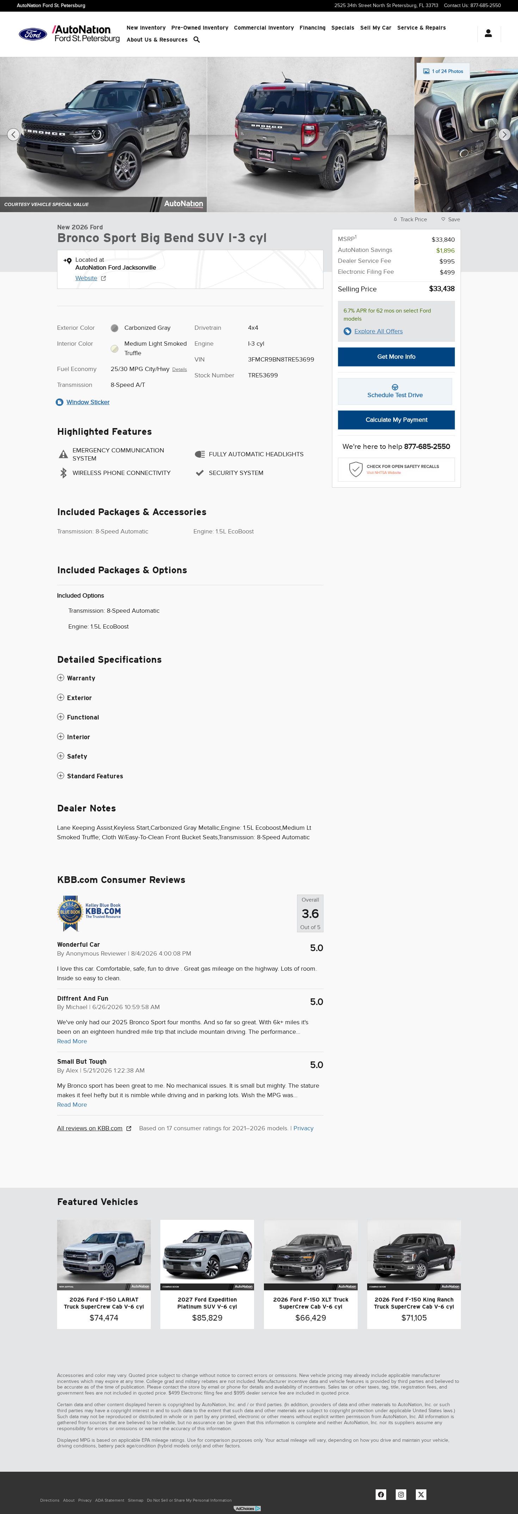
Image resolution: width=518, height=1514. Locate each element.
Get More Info (396, 356)
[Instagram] (403, 1496)
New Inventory (146, 28)
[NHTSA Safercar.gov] (396, 469)
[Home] (33, 34)
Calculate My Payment (396, 419)
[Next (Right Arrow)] (504, 134)
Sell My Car (375, 28)
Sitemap (135, 1500)
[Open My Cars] (486, 34)
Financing (313, 28)
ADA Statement (109, 1500)
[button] (190, 678)
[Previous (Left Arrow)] (13, 134)
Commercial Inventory (264, 28)
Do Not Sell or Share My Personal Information (189, 1500)
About (69, 1500)
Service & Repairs (421, 28)
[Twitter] (423, 1496)
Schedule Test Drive (395, 394)
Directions (50, 1500)
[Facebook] (383, 1496)
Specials (342, 28)
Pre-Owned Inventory (199, 28)
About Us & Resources (157, 40)
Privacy (304, 1128)
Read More (72, 1041)
